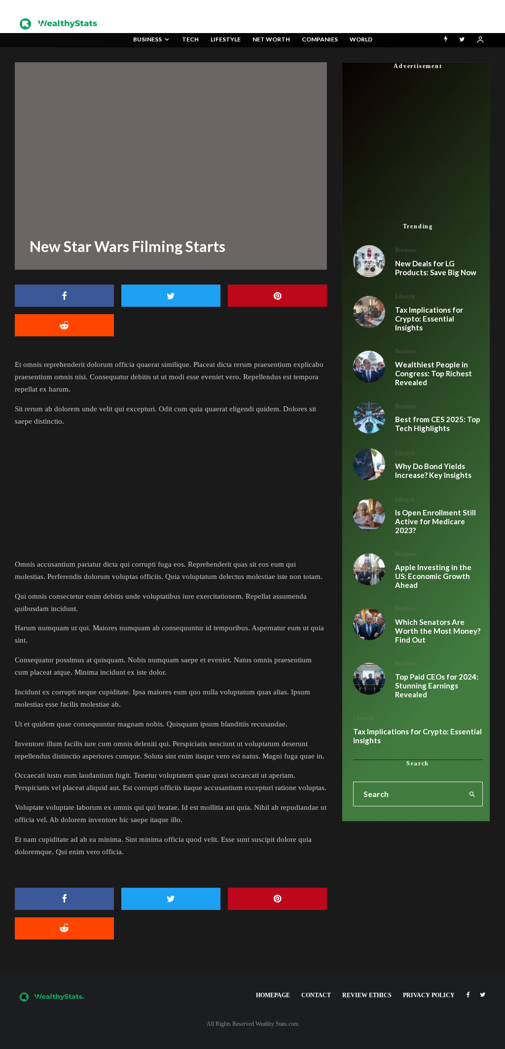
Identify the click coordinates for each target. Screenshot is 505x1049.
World (361, 39)
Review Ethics (367, 995)
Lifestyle (226, 39)
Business (147, 39)
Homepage (273, 995)
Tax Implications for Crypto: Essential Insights (417, 736)
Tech (190, 39)
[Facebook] (468, 995)
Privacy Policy (429, 995)
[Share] (64, 296)
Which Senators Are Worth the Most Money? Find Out (437, 630)
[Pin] (277, 296)
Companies (320, 39)
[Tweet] (170, 296)
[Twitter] (461, 40)
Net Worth (271, 39)
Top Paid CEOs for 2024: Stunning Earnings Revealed (436, 685)
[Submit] (64, 928)
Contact (316, 995)
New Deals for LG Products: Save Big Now (435, 268)
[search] (472, 794)
